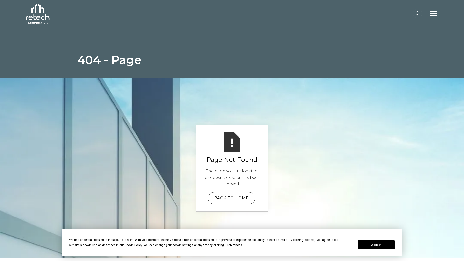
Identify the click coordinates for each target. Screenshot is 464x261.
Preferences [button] (234, 245)
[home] (37, 13)
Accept (376, 244)
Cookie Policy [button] (133, 245)
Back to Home (231, 198)
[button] (433, 13)
